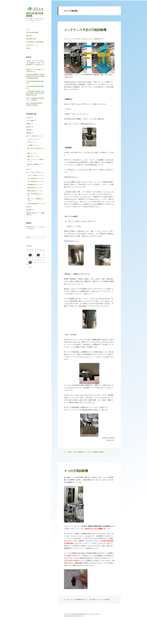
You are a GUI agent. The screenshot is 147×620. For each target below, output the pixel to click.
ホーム (28, 29)
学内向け (28, 48)
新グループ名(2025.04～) (33, 136)
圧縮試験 (95, 452)
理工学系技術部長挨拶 (32, 32)
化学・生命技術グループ (34, 178)
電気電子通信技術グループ (34, 203)
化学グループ (31, 142)
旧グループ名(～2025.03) (33, 172)
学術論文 (28, 124)
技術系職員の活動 (31, 39)
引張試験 (101, 452)
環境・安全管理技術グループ (35, 194)
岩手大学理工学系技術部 (78, 614)
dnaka (70, 452)
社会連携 (28, 210)
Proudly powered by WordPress (73, 616)
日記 (27, 169)
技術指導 (28, 130)
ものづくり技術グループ (34, 175)
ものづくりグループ (32, 139)
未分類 (28, 207)
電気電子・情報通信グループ (35, 164)
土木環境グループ (32, 145)
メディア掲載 (29, 120)
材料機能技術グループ (33, 184)
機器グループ (31, 153)
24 (30, 262)
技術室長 (28, 127)
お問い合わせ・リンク (32, 45)
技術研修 (28, 133)
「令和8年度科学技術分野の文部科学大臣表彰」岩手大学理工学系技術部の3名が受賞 (35, 93)
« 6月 (29, 267)
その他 (28, 117)
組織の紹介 (29, 35)
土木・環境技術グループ (34, 181)
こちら (42, 226)
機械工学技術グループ (33, 191)
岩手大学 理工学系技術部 (34, 14)
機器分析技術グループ (33, 187)
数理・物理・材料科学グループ (35, 148)
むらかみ (70, 599)
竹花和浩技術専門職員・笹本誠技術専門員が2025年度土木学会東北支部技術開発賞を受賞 (35, 76)
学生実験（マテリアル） (97, 599)
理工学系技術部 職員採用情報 (34, 42)
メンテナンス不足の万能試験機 (85, 30)
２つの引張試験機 (76, 471)
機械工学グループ (32, 156)
